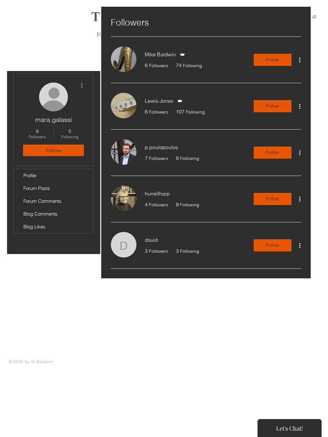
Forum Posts (36, 188)
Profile (29, 175)
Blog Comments (40, 214)
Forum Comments (42, 201)
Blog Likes (34, 227)
